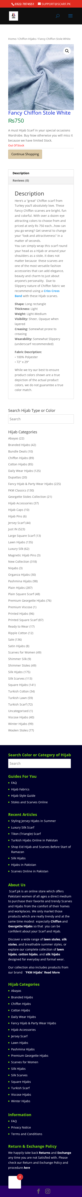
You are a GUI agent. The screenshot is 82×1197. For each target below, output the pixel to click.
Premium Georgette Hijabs (26, 600)
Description (21, 173)
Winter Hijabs (17, 724)
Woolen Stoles (18, 730)
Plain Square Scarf (21, 594)
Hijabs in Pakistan (23, 865)
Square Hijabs (18, 685)
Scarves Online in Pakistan (29, 871)
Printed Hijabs (18, 614)
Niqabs (13, 568)
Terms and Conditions (26, 1134)
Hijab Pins (15, 516)
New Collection (18, 562)
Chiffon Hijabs (27, 39)
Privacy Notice (21, 1127)
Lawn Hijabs (16, 542)
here (27, 1168)
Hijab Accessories (20, 503)
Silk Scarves (16, 678)
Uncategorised (18, 711)
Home (12, 39)
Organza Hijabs (19, 575)
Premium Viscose (20, 607)
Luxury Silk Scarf (22, 827)
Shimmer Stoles (19, 665)
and (55, 1153)
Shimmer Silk (17, 659)
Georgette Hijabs (20, 926)
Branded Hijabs (19, 445)
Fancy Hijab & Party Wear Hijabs (30, 484)
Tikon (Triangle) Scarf (26, 834)
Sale (11, 639)
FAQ (14, 783)
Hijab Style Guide (23, 796)
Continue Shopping (25, 154)
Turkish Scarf (17, 704)
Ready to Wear (18, 626)
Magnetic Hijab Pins (22, 555)
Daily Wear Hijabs (20, 471)
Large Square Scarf (21, 536)
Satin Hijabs (16, 646)
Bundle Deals (17, 451)
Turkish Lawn (17, 698)
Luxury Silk (15, 549)
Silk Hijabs (15, 672)
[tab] (41, 173)
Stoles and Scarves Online (29, 802)
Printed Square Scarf (22, 620)
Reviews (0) (21, 180)
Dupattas (14, 477)
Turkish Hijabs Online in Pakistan (34, 840)
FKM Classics (17, 490)
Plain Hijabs (16, 588)
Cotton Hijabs (17, 464)
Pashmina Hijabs (20, 581)
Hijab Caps (15, 510)
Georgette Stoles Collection (27, 497)
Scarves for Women (21, 652)
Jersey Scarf (16, 523)
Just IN (12, 529)
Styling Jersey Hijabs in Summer (33, 821)
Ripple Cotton (17, 633)
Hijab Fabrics (20, 789)
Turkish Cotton (18, 691)
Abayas (13, 438)
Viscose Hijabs (18, 717)
